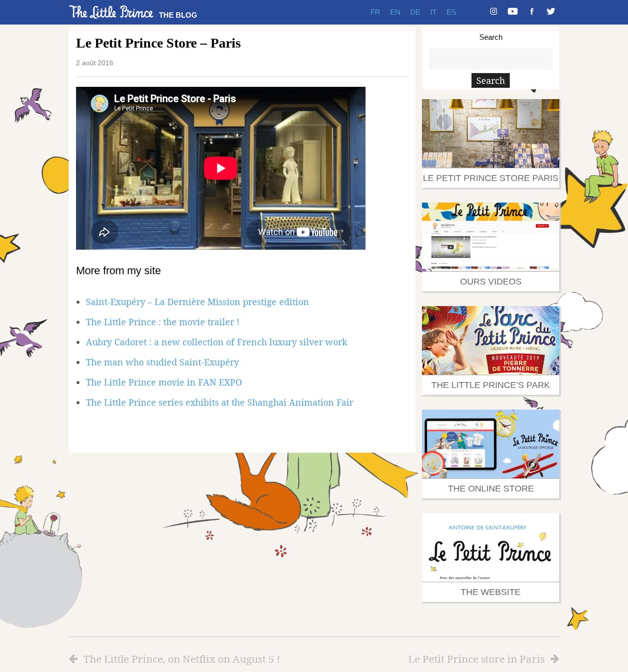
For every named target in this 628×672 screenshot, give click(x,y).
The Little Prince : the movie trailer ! (162, 322)
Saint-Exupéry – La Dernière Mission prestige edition (197, 302)
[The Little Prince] (111, 12)
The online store (491, 488)
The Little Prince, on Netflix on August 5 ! (181, 659)
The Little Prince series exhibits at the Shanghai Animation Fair (219, 402)
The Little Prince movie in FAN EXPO (164, 382)
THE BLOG (178, 15)
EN (395, 12)
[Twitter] (551, 12)
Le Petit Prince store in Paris (476, 659)
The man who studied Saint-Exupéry (162, 362)
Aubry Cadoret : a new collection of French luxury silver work (216, 342)
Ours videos (491, 281)
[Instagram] (493, 12)
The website (491, 592)
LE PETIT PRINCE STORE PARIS (490, 178)
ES (451, 12)
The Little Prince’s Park (490, 385)
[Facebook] (531, 12)
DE (415, 12)
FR (375, 12)
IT (433, 12)
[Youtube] (512, 12)
